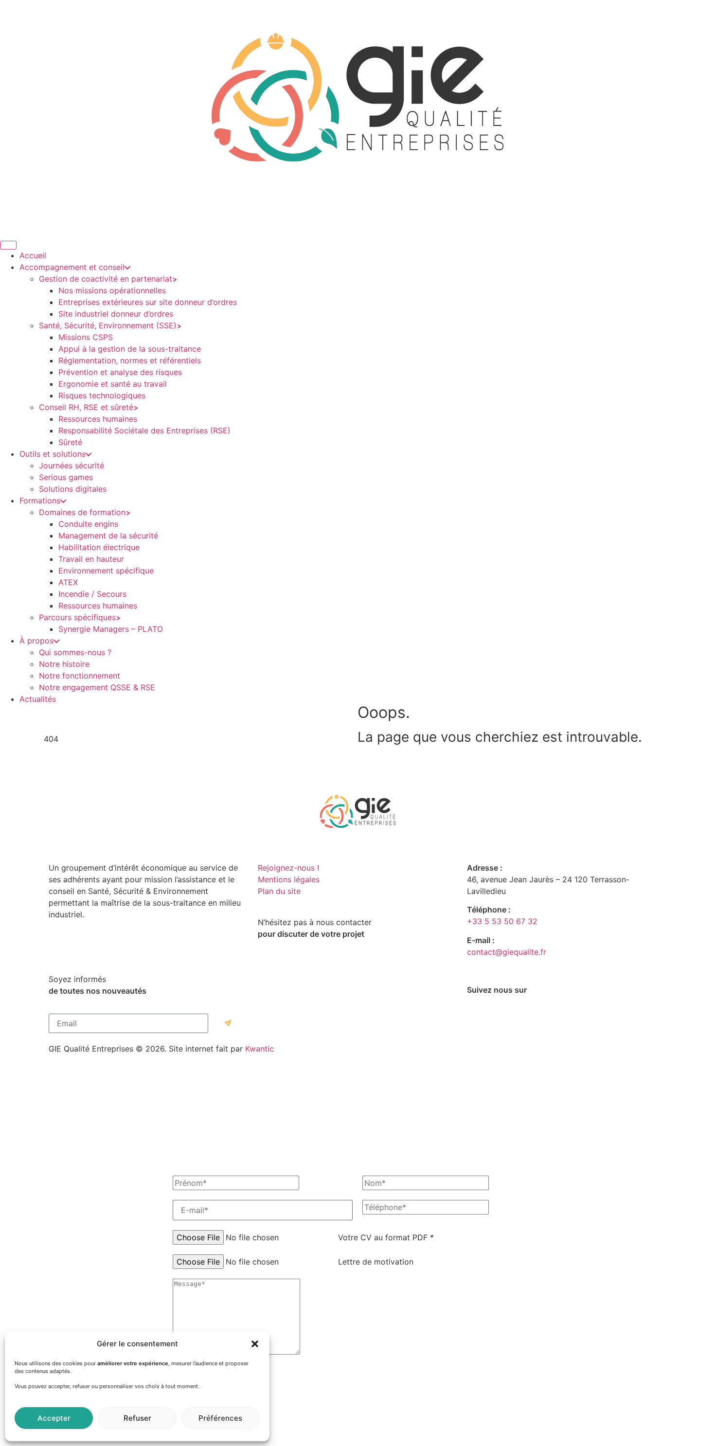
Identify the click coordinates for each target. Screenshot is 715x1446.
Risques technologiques (101, 395)
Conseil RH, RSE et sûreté (86, 407)
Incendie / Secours (92, 594)
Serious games (66, 477)
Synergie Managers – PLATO (110, 629)
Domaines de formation (82, 512)
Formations (39, 500)
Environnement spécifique (106, 570)
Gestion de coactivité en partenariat (105, 279)
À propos (36, 640)
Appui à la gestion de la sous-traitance (129, 349)
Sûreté (70, 442)
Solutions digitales (73, 489)
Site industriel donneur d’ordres (115, 314)
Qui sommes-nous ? (75, 652)
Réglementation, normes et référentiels (129, 360)
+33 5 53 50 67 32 (502, 921)
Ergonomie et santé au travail (112, 384)
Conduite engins (88, 524)
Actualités (37, 699)
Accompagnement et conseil (72, 267)
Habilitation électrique (99, 547)
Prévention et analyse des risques (120, 372)
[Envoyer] (228, 1023)
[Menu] (8, 245)
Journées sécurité (71, 465)
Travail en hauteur (91, 559)
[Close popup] (357, 1445)
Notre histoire (64, 664)
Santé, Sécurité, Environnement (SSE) (108, 325)
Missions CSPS (85, 337)
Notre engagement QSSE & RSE (97, 687)
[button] (255, 1344)
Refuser (137, 1418)
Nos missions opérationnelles (112, 290)
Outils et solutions (52, 454)
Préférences (220, 1418)
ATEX (68, 582)
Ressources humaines (97, 419)
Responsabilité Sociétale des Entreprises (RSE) (144, 430)
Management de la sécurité (108, 535)
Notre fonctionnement (79, 675)
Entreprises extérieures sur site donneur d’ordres (147, 302)
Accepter (54, 1418)
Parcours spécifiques (77, 617)
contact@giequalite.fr (506, 952)
